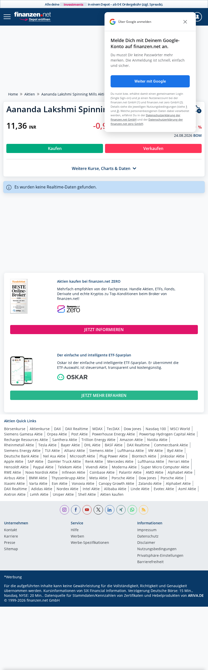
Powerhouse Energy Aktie (113, 434)
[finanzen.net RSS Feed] (143, 509)
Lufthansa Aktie (130, 450)
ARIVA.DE (196, 595)
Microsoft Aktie (82, 456)
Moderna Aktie (124, 467)
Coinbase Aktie (102, 472)
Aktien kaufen (112, 494)
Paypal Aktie (43, 467)
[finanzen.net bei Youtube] (87, 509)
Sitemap (11, 549)
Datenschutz (148, 536)
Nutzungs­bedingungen (157, 549)
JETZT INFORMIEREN (104, 329)
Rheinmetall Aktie (19, 445)
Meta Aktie (98, 477)
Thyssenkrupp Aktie (68, 477)
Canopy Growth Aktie (116, 483)
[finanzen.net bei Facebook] (75, 509)
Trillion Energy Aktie (98, 439)
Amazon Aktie (131, 439)
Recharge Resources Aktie (26, 439)
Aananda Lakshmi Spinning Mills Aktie (73, 94)
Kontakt (10, 530)
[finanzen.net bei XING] (121, 509)
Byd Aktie (175, 450)
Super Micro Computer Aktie (165, 467)
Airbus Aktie (14, 477)
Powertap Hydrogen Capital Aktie (167, 434)
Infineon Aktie (73, 472)
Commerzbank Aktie (171, 445)
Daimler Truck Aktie (64, 461)
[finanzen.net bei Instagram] (64, 509)
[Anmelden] (197, 17)
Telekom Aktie (69, 467)
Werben (77, 536)
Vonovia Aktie (83, 483)
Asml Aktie (187, 488)
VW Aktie (155, 450)
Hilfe (75, 530)
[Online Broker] (35, 19)
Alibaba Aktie (115, 488)
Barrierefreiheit (150, 562)
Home (13, 94)
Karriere (11, 536)
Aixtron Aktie (15, 494)
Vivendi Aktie (97, 467)
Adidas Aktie (41, 488)
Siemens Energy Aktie (22, 450)
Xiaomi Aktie (14, 483)
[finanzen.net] (32, 14)
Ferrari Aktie (178, 461)
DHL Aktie (92, 445)
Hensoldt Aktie (16, 467)
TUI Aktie (52, 450)
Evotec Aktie (164, 488)
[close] (185, 21)
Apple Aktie (13, 461)
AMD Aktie (154, 472)
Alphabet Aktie (180, 472)
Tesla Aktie (47, 445)
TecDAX (113, 428)
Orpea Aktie (57, 434)
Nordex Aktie (67, 488)
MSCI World (180, 428)
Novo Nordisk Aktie (41, 472)
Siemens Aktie (101, 450)
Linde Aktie (140, 488)
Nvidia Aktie (157, 439)
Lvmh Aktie (39, 494)
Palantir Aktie (130, 472)
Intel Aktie (91, 488)
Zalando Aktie (150, 483)
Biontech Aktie (144, 456)
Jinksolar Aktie (172, 456)
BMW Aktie (38, 477)
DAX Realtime (76, 428)
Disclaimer (146, 543)
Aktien (29, 94)
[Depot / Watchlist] (197, 109)
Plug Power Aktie (113, 456)
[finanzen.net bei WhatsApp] (132, 509)
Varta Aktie (38, 483)
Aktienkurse (40, 428)
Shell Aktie (87, 494)
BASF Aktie (114, 445)
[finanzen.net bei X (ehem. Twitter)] (98, 509)
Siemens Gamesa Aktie (23, 434)
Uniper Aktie (63, 494)
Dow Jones (132, 428)
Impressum (147, 530)
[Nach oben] (194, 663)
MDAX (97, 428)
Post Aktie (79, 434)
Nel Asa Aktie (54, 456)
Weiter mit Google (150, 81)
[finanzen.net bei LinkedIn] (109, 509)
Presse (9, 543)
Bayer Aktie (70, 445)
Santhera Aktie (64, 439)
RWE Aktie (12, 472)
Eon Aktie (59, 483)
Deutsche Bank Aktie (21, 456)
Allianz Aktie (74, 450)
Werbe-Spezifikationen (90, 543)
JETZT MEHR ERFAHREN (104, 395)
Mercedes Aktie (120, 461)
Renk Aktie (94, 461)
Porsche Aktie (123, 477)
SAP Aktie (35, 461)
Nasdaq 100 (156, 428)
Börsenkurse (14, 428)
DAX (57, 428)
